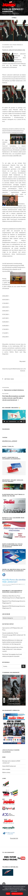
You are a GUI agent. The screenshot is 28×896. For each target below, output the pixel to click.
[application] (14, 416)
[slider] (12, 421)
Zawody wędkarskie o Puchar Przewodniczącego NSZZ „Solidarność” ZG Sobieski (13, 635)
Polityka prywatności (17, 893)
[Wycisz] (21, 421)
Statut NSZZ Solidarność (9, 766)
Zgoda (8, 893)
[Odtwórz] (4, 421)
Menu (14, 17)
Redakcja (20, 44)
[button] (14, 416)
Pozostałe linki (14, 838)
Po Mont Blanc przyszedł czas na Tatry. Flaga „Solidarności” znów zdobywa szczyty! (12, 649)
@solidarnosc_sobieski (9, 441)
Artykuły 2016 (9, 379)
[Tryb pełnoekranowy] (23, 421)
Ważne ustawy (6, 772)
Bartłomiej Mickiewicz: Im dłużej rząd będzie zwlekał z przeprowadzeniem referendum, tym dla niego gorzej (12, 642)
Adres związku (6, 769)
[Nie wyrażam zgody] (26, 890)
